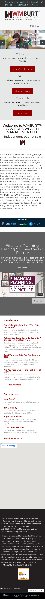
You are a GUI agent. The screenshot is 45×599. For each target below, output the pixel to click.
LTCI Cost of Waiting (14, 427)
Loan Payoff (9, 399)
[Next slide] (42, 42)
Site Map (17, 588)
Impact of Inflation (13, 416)
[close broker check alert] (42, 2)
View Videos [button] (21, 91)
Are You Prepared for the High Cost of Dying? (22, 371)
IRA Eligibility (10, 408)
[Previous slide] (2, 42)
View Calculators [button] (21, 69)
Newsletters (11, 320)
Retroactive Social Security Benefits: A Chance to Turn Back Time (22, 339)
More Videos (22, 267)
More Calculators (13, 438)
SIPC (3, 524)
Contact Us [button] (21, 113)
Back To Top (35, 590)
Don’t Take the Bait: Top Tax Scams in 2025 (22, 356)
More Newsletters (13, 385)
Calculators (11, 394)
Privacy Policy (6, 588)
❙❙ (25, 45)
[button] (34, 26)
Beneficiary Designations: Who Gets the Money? (21, 326)
